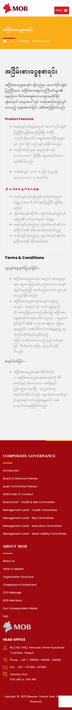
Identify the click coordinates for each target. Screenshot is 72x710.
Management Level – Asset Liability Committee (34, 534)
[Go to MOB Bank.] (8, 41)
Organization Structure (18, 577)
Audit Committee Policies (20, 486)
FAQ (5, 616)
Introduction (11, 470)
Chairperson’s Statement (20, 585)
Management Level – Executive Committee (32, 526)
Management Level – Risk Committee (28, 518)
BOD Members (12, 600)
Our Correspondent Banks (20, 608)
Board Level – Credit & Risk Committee (29, 502)
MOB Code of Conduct (18, 494)
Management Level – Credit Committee (30, 510)
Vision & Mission (13, 569)
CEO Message (12, 592)
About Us (9, 561)
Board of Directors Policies (20, 478)
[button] (58, 10)
